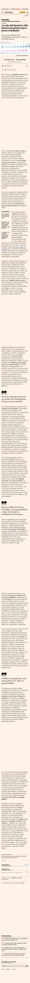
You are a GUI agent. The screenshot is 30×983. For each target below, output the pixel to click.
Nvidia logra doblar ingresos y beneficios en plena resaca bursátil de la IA (15, 939)
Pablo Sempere (21, 59)
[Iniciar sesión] (27, 12)
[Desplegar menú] (3, 12)
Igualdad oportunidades (7, 872)
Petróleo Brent (25, 9)
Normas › (26, 864)
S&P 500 (14, 9)
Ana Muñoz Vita (9, 59)
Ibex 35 (3, 9)
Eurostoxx (8, 969)
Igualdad (4, 23)
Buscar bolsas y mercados (9, 961)
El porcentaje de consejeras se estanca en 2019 (5, 216)
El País (26, 15)
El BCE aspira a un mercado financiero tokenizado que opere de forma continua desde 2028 (14, 949)
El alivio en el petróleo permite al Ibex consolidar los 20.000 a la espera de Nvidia (13, 954)
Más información (5, 879)
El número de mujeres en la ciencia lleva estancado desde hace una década (6, 225)
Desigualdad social (18, 872)
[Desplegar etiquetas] (27, 872)
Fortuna (5, 20)
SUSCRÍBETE (22, 12)
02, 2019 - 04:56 (17, 61)
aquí (23, 882)
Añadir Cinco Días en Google (9, 69)
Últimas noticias (6, 935)
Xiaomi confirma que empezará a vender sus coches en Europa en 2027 (14, 943)
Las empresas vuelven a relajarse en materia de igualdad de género (5, 235)
